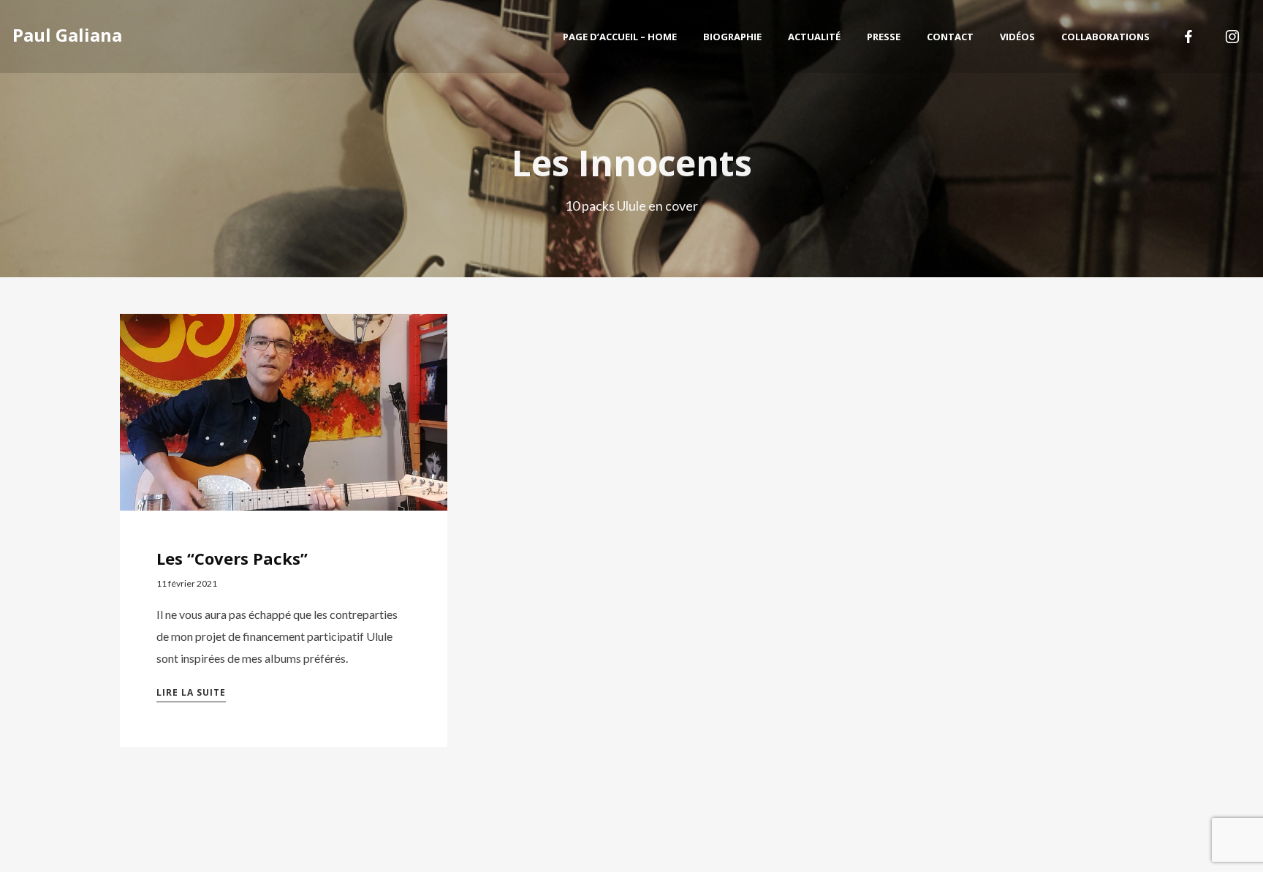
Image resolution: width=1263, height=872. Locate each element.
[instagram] (1232, 36)
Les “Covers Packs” (232, 558)
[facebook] (1188, 36)
